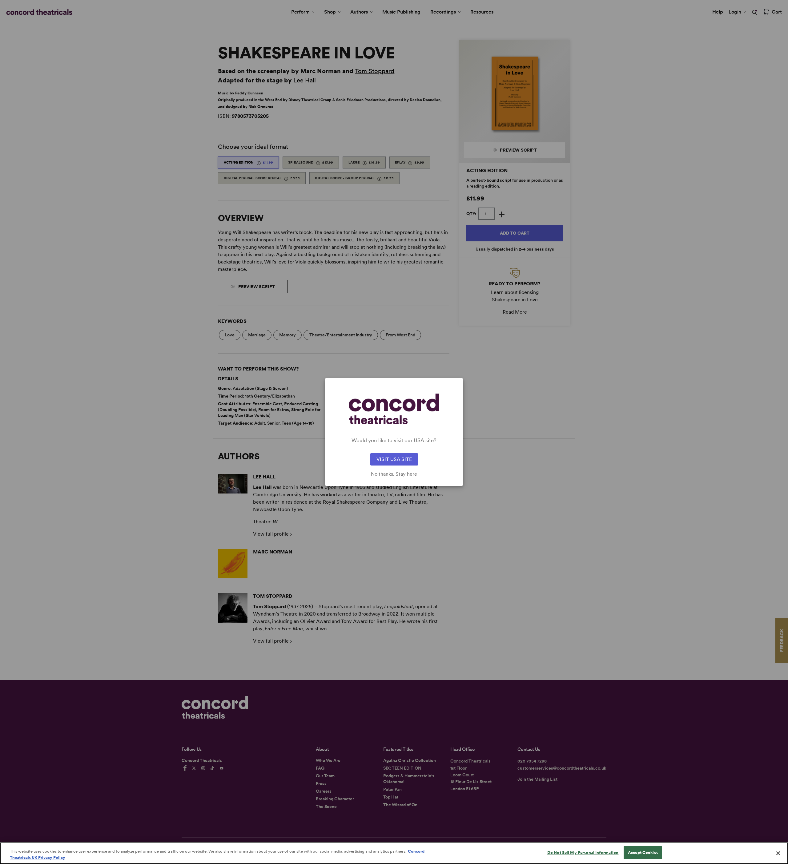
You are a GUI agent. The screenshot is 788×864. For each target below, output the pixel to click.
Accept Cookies (643, 852)
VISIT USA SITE (394, 459)
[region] (394, 853)
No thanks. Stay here (394, 474)
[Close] (778, 853)
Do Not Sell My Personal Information (583, 852)
